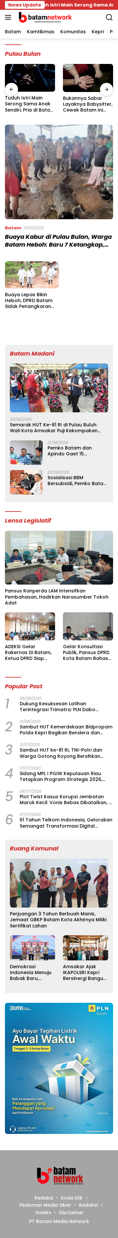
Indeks (43, 1212)
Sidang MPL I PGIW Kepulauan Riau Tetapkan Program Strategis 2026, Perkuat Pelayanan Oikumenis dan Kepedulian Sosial (61, 776)
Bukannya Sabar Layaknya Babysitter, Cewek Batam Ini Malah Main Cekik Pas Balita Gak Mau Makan (87, 104)
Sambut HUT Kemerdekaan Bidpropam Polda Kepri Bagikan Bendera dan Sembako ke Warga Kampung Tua (66, 730)
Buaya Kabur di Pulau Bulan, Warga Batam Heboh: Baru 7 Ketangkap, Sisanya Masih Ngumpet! (58, 244)
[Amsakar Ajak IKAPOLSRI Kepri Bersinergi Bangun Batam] (85, 947)
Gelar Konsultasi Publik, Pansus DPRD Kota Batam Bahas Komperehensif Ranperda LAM (86, 653)
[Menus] (9, 17)
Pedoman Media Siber (45, 1205)
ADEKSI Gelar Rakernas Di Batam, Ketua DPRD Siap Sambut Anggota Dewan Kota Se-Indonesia (28, 653)
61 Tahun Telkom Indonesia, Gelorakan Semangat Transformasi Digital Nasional (66, 823)
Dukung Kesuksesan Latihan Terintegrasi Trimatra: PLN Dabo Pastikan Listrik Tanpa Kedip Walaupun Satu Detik (66, 706)
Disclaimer (71, 1212)
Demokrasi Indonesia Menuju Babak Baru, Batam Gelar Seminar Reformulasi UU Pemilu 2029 (30, 973)
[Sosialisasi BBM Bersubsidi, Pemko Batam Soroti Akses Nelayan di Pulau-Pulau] (26, 482)
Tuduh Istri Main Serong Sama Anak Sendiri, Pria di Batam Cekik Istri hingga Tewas (30, 104)
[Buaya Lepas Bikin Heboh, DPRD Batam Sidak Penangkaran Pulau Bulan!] (32, 274)
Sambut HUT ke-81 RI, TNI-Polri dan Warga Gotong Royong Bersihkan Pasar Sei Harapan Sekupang (61, 753)
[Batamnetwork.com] (44, 17)
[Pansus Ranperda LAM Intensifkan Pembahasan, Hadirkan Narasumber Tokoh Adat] (59, 558)
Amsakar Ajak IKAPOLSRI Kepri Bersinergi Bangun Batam (84, 973)
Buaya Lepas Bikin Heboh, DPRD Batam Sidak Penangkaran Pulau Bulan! (28, 301)
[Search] (109, 17)
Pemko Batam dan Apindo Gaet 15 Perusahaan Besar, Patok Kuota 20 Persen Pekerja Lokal (78, 451)
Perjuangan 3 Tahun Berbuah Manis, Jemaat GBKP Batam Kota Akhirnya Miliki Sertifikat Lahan (58, 920)
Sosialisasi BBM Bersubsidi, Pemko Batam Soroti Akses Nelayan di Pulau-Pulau (78, 480)
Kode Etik (72, 1198)
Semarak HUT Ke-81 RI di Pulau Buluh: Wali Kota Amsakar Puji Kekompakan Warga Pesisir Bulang (54, 428)
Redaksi (43, 1198)
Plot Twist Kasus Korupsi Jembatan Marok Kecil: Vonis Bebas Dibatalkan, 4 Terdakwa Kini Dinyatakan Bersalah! (66, 799)
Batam (13, 228)
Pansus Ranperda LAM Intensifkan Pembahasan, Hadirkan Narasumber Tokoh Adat (56, 597)
